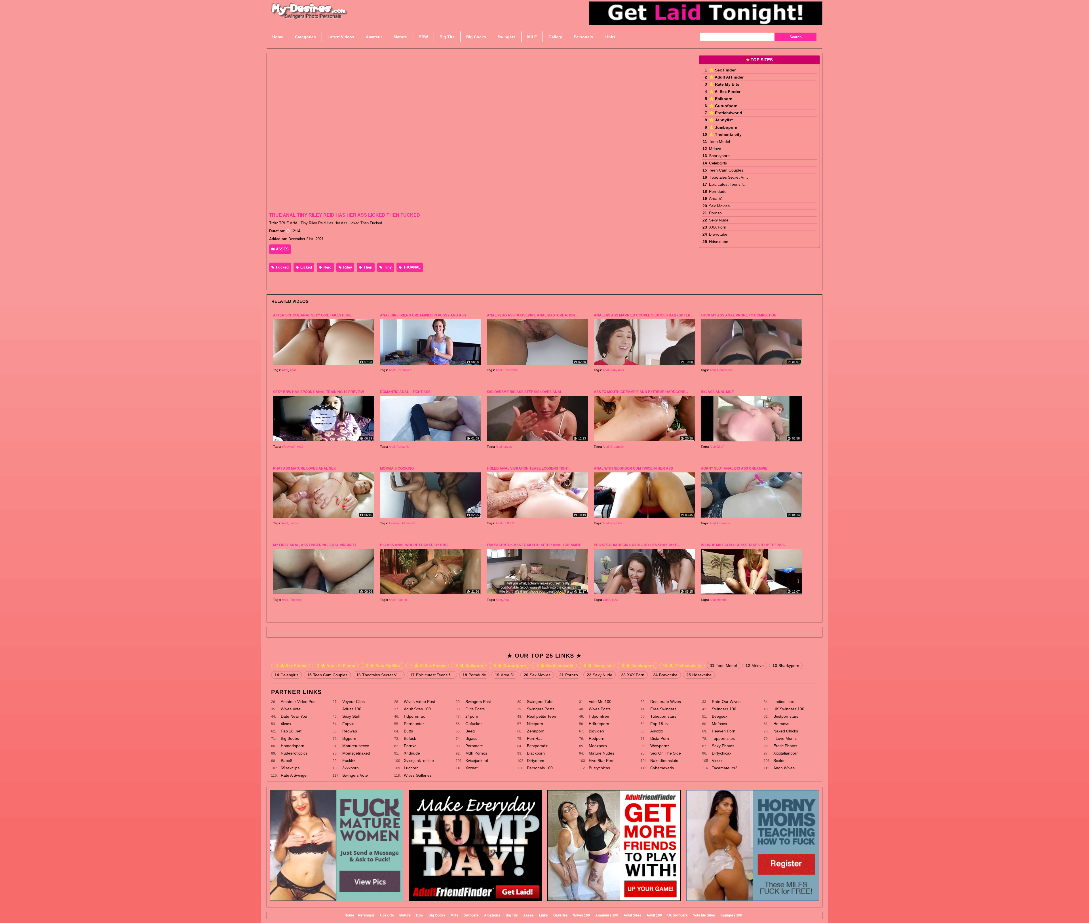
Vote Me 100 (600, 701)
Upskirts (387, 915)
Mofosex (719, 723)
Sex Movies (719, 206)
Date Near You (294, 716)
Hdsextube (718, 241)
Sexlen (779, 760)
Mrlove (715, 148)
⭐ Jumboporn (723, 127)
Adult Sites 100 (417, 709)
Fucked (282, 267)
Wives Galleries (418, 775)
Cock (606, 599)
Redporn (596, 738)
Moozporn (598, 746)
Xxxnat (471, 768)
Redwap (349, 731)
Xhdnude (412, 753)
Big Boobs (290, 738)
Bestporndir (537, 746)
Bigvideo (596, 731)
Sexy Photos (723, 746)
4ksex (286, 723)
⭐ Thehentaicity (725, 134)
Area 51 (716, 198)
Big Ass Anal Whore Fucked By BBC (414, 545)
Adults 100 (351, 709)
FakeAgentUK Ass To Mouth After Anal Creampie (534, 545)
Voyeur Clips (353, 701)
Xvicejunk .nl (476, 760)
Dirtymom (535, 760)
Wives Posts (600, 709)
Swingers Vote (355, 775)
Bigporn (349, 738)
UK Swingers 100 (788, 709)
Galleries (560, 915)
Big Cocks (437, 915)
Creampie (617, 446)
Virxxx (717, 760)
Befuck (410, 738)
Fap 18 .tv (659, 723)
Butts (408, 731)
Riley (347, 267)
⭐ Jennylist (721, 120)
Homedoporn (292, 746)
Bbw (419, 915)
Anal (293, 370)
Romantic (403, 446)
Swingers (471, 915)
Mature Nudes (601, 753)
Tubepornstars (663, 716)
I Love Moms (785, 738)
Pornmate (474, 746)
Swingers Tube (540, 701)
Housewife (510, 370)
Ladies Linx (783, 701)
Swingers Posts (540, 709)
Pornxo (410, 746)
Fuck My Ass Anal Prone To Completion (738, 315)
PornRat (534, 738)
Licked (305, 267)
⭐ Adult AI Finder (726, 77)
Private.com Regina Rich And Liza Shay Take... (637, 545)
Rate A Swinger (294, 775)
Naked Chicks (785, 731)
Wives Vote (291, 709)
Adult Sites (632, 915)
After (285, 370)
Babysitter (617, 370)
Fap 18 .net (291, 731)
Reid (327, 267)
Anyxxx (656, 731)
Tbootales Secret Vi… (728, 177)
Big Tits (512, 915)
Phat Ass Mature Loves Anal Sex (304, 468)
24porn (471, 716)
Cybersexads (662, 768)
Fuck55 (349, 760)
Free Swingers (663, 709)
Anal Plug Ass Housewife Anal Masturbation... (532, 315)
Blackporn (536, 753)
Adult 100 (654, 915)
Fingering (296, 599)
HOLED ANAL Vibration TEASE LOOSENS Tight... (529, 468)
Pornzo (715, 213)
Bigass (471, 738)
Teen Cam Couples (726, 170)
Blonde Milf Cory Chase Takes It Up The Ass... (744, 545)
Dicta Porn (659, 738)
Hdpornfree (599, 716)
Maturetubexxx (355, 746)
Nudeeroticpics (294, 753)
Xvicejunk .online (419, 760)
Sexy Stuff (351, 716)
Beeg (470, 731)
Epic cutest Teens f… (728, 184)
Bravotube (718, 234)
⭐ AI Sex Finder (724, 91)
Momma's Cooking (397, 468)
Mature (405, 915)
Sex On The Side (665, 753)
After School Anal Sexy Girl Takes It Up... (313, 315)
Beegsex (719, 716)
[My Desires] (309, 17)
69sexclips (290, 768)
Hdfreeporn (599, 723)
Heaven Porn (723, 731)
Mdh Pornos (476, 753)
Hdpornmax (414, 716)
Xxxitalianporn (786, 753)
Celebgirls (718, 163)
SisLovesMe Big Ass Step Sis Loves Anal (524, 392)
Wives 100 (581, 915)
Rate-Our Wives (726, 701)
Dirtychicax (721, 753)
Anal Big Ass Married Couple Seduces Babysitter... (643, 315)
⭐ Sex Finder (722, 70)
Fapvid (348, 723)
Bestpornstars (785, 716)
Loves (507, 446)
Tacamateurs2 (724, 768)
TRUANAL (411, 267)
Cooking (394, 523)
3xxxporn (350, 768)
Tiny (387, 267)
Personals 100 (540, 768)
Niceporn (535, 723)
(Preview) (289, 446)
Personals (366, 915)
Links (543, 915)
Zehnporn (535, 731)
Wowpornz (659, 746)
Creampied (403, 370)
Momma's (408, 523)
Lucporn (411, 768)
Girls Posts (475, 709)
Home (349, 915)
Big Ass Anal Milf (717, 392)
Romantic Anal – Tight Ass (405, 392)
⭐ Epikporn (721, 98)
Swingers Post (478, 701)
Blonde (722, 599)
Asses (528, 915)
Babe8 (286, 760)
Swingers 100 (724, 709)
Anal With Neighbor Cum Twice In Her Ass (633, 468)
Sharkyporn (719, 155)
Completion (725, 370)
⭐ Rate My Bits (724, 84)
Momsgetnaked (356, 753)
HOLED (508, 523)
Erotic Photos (785, 746)
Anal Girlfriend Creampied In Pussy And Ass (423, 315)
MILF (720, 446)
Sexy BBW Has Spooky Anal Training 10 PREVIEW (318, 392)
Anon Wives (784, 768)
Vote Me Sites (704, 915)
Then (367, 267)
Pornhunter (414, 723)
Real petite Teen (541, 716)
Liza (615, 599)
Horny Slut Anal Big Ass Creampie (734, 468)
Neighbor (616, 523)
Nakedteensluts (664, 760)
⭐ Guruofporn (723, 106)
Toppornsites (723, 738)
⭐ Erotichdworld (725, 113)
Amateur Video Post (298, 701)
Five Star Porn (602, 760)
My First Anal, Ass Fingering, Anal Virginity (314, 545)
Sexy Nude (719, 220)
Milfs (454, 915)
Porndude (718, 191)
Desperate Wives (665, 701)
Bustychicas (599, 768)
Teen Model (719, 141)
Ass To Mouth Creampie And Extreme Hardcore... (641, 392)
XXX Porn (717, 227)
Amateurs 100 (606, 915)
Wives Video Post (419, 701)
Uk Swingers (677, 915)
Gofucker (473, 723)
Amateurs (492, 915)
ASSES (282, 249)
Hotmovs (781, 723)
